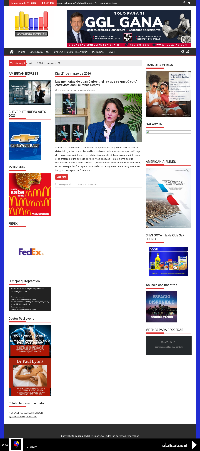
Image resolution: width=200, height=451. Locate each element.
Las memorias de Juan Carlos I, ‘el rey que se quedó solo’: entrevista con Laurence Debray (96, 83)
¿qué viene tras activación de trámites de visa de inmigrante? (111, 3)
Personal (98, 52)
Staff (112, 52)
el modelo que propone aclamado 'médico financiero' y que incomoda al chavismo (59, 3)
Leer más (61, 177)
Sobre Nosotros (39, 52)
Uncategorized (64, 184)
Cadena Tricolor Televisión (71, 52)
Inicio (21, 52)
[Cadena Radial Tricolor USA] (12, 51)
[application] (30, 299)
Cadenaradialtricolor (86, 90)
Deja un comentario (88, 184)
